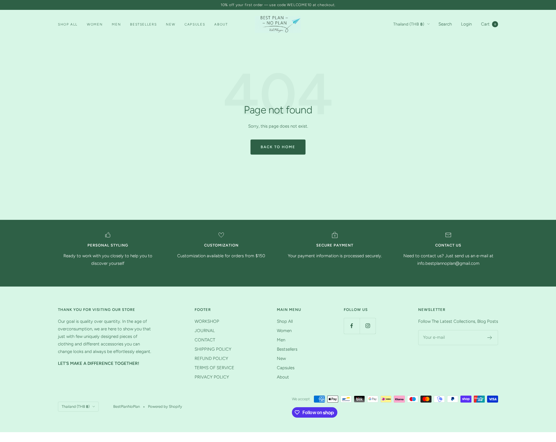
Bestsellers (143, 24)
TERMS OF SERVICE (214, 367)
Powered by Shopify (165, 406)
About (221, 24)
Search (445, 24)
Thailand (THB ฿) (408, 24)
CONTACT (205, 340)
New (170, 24)
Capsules (194, 24)
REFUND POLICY (211, 358)
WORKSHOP (207, 321)
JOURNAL (205, 330)
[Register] (489, 338)
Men (116, 24)
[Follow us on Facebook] (352, 326)
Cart (488, 24)
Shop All (68, 24)
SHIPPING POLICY (213, 349)
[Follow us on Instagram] (368, 326)
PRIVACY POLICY (212, 377)
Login (466, 24)
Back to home (278, 147)
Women (95, 24)
